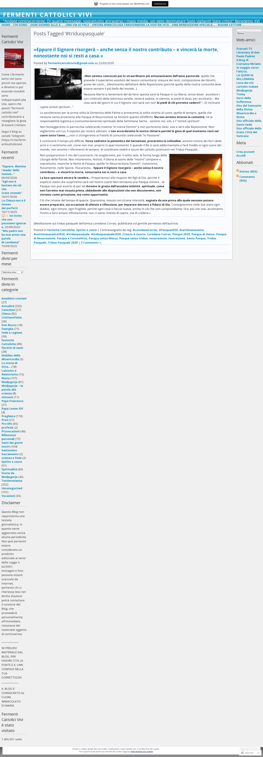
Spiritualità (9, 469)
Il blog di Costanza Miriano (248, 62)
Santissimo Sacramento (10, 452)
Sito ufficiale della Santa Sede (248, 122)
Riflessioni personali (9, 437)
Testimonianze (12, 480)
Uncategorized (12, 488)
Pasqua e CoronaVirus (72, 238)
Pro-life (7, 423)
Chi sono (20, 25)
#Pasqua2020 (168, 230)
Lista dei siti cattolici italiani (247, 84)
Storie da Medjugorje (10, 475)
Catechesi (8, 310)
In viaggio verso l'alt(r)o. (247, 69)
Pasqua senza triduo (133, 238)
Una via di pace (77, 25)
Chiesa (6, 313)
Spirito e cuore (12, 461)
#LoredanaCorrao (145, 230)
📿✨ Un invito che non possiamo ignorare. (14, 221)
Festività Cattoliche (9, 342)
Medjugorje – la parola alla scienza (12, 389)
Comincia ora (160, 4)
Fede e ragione (12, 332)
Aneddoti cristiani (14, 298)
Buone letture (230, 25)
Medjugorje (10, 382)
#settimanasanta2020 (49, 234)
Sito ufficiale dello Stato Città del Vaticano (248, 132)
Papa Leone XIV (12, 408)
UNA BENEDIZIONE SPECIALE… (193, 25)
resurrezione (158, 238)
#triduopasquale (77, 234)
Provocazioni (11, 431)
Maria (6, 378)
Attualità (8, 306)
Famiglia (7, 329)
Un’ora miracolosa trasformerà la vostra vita (130, 25)
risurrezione (176, 238)
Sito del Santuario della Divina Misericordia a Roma (248, 111)
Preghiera (8, 416)
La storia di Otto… (9, 365)
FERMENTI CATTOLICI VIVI (48, 14)
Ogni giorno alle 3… (46, 25)
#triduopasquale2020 (106, 234)
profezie (7, 427)
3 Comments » (91, 242)
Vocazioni (8, 496)
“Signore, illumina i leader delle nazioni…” (14, 170)
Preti (5, 420)
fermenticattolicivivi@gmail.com (71, 63)
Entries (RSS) (248, 171)
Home (6, 25)
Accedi (241, 155)
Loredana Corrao (159, 234)
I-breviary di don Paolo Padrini (247, 54)
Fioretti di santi (12, 348)
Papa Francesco (12, 401)
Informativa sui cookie (142, 751)
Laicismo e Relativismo (10, 372)
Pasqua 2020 (181, 234)
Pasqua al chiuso (203, 234)
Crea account (245, 152)
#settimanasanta (191, 230)
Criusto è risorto (134, 234)
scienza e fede (12, 458)
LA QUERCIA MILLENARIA (245, 77)
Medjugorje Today (244, 92)
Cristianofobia (12, 317)
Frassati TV (244, 48)
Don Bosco (9, 325)
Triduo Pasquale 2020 (63, 242)
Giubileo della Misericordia (11, 357)
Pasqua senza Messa (103, 238)
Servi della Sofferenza (243, 100)
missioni (7, 397)
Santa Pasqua (196, 238)
